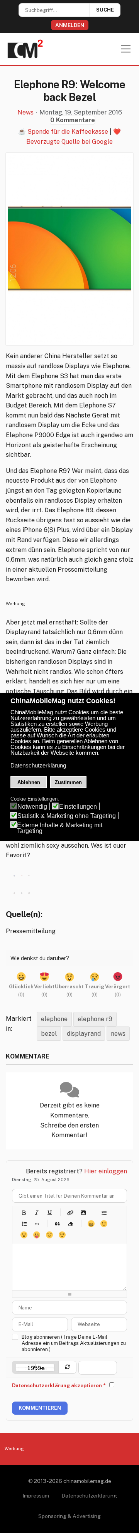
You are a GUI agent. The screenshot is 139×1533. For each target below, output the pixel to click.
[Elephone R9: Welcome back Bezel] (69, 249)
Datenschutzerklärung (89, 1496)
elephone (54, 1019)
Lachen (104, 1224)
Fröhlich (91, 1224)
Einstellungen (78, 806)
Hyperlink (70, 1212)
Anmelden (69, 25)
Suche (105, 10)
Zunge (36, 1235)
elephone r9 (95, 1019)
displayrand (84, 1033)
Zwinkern (62, 1235)
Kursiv (36, 1212)
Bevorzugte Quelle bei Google (69, 141)
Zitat (57, 1224)
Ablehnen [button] (28, 782)
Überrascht (24, 1235)
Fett (24, 1212)
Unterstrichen (49, 1212)
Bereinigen (70, 1224)
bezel (49, 1033)
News (25, 112)
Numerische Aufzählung (24, 1224)
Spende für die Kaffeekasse (67, 131)
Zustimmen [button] (68, 782)
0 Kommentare (72, 120)
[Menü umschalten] (125, 49)
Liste (36, 1224)
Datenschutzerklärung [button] (38, 765)
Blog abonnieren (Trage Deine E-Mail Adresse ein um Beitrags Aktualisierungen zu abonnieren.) (74, 1343)
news (118, 1033)
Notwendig (32, 806)
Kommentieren (40, 1408)
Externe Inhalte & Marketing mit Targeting (59, 828)
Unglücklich (49, 1235)
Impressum (35, 1496)
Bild (83, 1212)
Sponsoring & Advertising (69, 1516)
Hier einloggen (105, 1171)
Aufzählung (104, 1212)
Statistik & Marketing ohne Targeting (66, 816)
